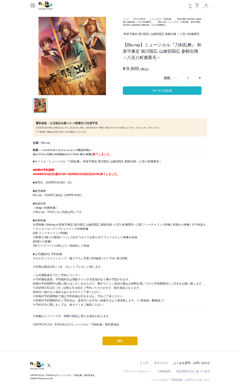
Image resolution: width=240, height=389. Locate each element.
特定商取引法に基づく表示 (193, 371)
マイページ (161, 362)
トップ (126, 19)
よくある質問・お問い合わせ (191, 362)
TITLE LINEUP (139, 19)
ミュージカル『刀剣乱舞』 (161, 19)
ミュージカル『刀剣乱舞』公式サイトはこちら (180, 379)
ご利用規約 (164, 371)
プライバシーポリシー (137, 371)
